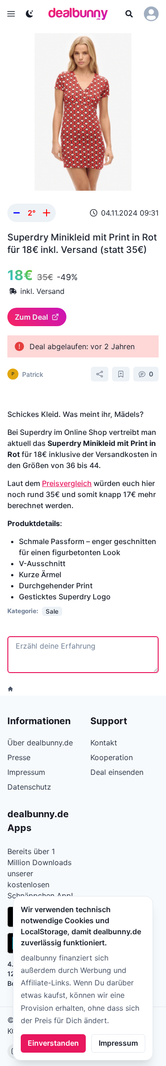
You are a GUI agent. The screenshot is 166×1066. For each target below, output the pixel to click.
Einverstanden (53, 1043)
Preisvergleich (67, 483)
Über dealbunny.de (40, 742)
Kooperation (111, 757)
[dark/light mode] (29, 14)
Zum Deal (31, 317)
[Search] (129, 14)
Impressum (118, 1043)
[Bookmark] (121, 374)
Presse (18, 757)
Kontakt (103, 742)
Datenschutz (29, 786)
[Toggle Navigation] (11, 14)
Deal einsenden (116, 772)
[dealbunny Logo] (81, 14)
